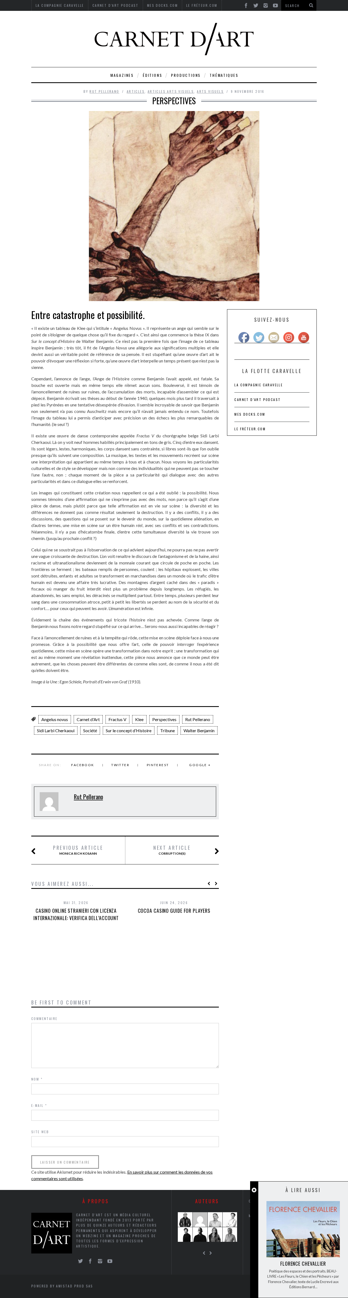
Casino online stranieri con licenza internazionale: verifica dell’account (76, 914)
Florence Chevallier (303, 1263)
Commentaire (44, 1018)
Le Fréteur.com (250, 429)
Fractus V (117, 719)
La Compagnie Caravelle (258, 385)
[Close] (254, 1190)
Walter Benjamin (199, 730)
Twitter (120, 765)
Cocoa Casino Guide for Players (174, 910)
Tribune (167, 730)
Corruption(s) (172, 850)
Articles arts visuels (171, 91)
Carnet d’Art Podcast (257, 399)
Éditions (152, 75)
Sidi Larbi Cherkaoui (55, 730)
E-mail (39, 1105)
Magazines (122, 75)
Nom (37, 1079)
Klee (139, 719)
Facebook (82, 765)
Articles (136, 91)
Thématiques (224, 75)
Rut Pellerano (104, 91)
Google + (200, 765)
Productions (186, 75)
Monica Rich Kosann (78, 850)
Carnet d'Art (88, 719)
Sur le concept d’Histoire (128, 730)
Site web (40, 1131)
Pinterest (158, 765)
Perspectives (164, 719)
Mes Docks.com (249, 414)
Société (90, 730)
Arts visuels (210, 91)
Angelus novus (54, 719)
